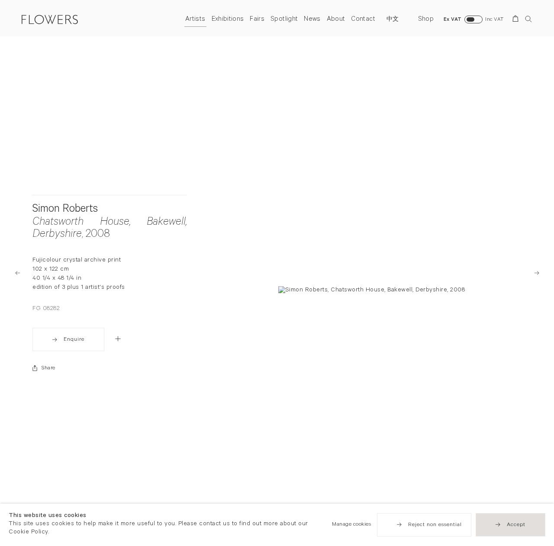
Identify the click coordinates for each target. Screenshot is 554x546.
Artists (195, 19)
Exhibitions (228, 19)
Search (528, 19)
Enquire (74, 340)
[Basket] (517, 20)
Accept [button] (516, 525)
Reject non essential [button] (435, 525)
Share (48, 368)
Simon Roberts (65, 210)
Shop (426, 19)
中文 (393, 20)
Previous (17, 273)
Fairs (257, 19)
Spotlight (284, 19)
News (312, 19)
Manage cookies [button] (351, 525)
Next (536, 273)
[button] (118, 338)
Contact (363, 19)
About (336, 19)
